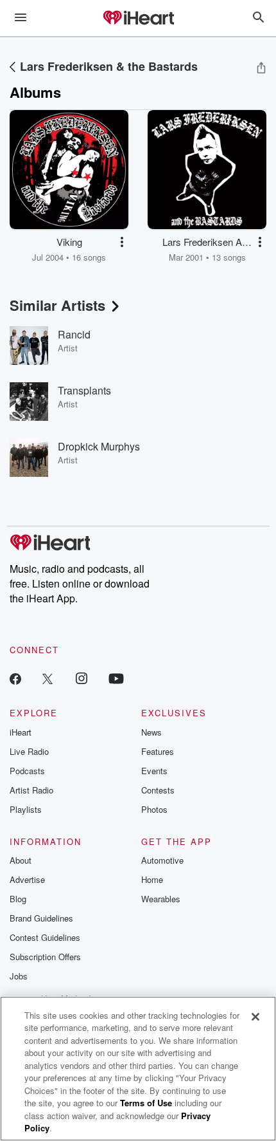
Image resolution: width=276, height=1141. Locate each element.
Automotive (162, 860)
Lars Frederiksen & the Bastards (109, 66)
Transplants (84, 390)
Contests (158, 790)
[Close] (255, 1017)
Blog (18, 899)
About (20, 860)
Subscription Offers (45, 957)
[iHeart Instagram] (81, 678)
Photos (154, 809)
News (151, 732)
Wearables (160, 899)
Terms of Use (146, 1103)
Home (152, 879)
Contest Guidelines (45, 937)
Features (157, 751)
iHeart (20, 732)
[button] (122, 242)
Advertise (27, 879)
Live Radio (29, 751)
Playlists (26, 809)
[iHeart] (138, 19)
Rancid (74, 334)
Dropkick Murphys (99, 446)
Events (154, 771)
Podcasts (27, 771)
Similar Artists (57, 305)
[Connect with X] (47, 678)
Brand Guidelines (41, 918)
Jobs (19, 976)
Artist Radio (31, 790)
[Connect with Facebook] (15, 678)
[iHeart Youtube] (116, 678)
